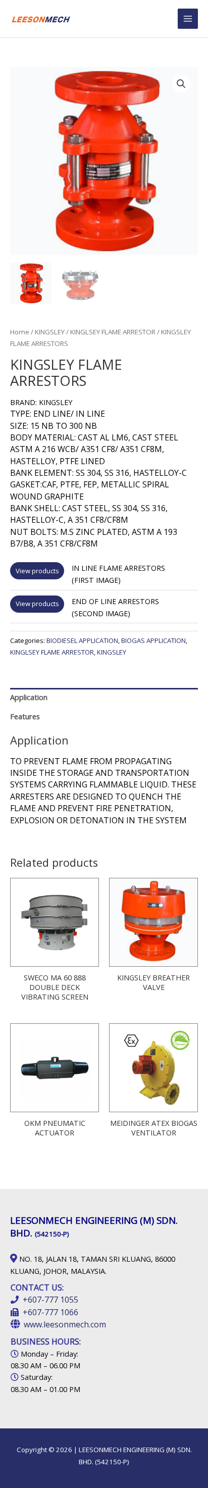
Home (19, 331)
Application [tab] (28, 697)
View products (37, 570)
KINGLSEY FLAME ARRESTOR (112, 331)
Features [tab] (25, 716)
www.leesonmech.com (65, 1324)
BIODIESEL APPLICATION (82, 640)
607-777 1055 (53, 1299)
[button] (181, 84)
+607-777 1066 (50, 1312)
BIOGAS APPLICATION (153, 640)
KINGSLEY (50, 331)
